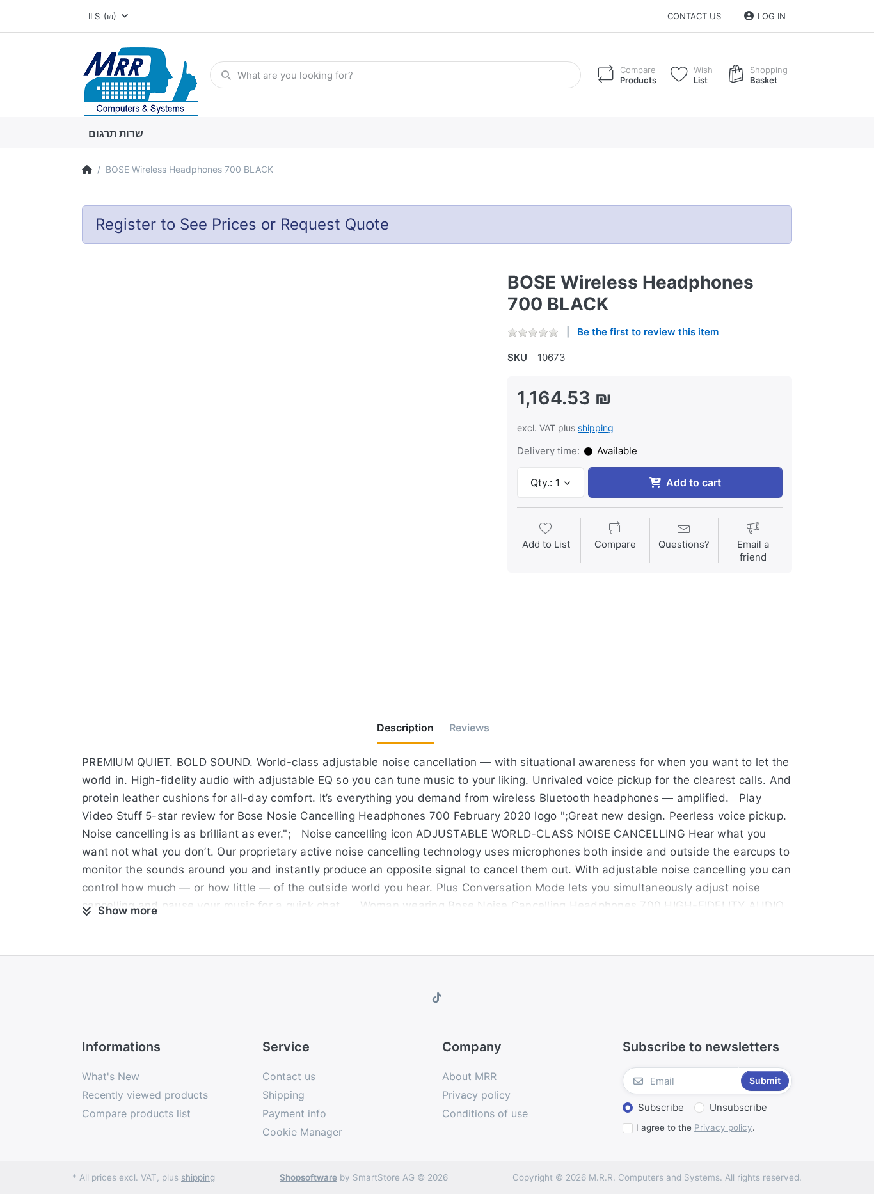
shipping (596, 427)
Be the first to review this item (648, 332)
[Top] (87, 169)
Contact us (694, 16)
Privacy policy (723, 1127)
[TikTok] (437, 997)
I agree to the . (695, 1127)
